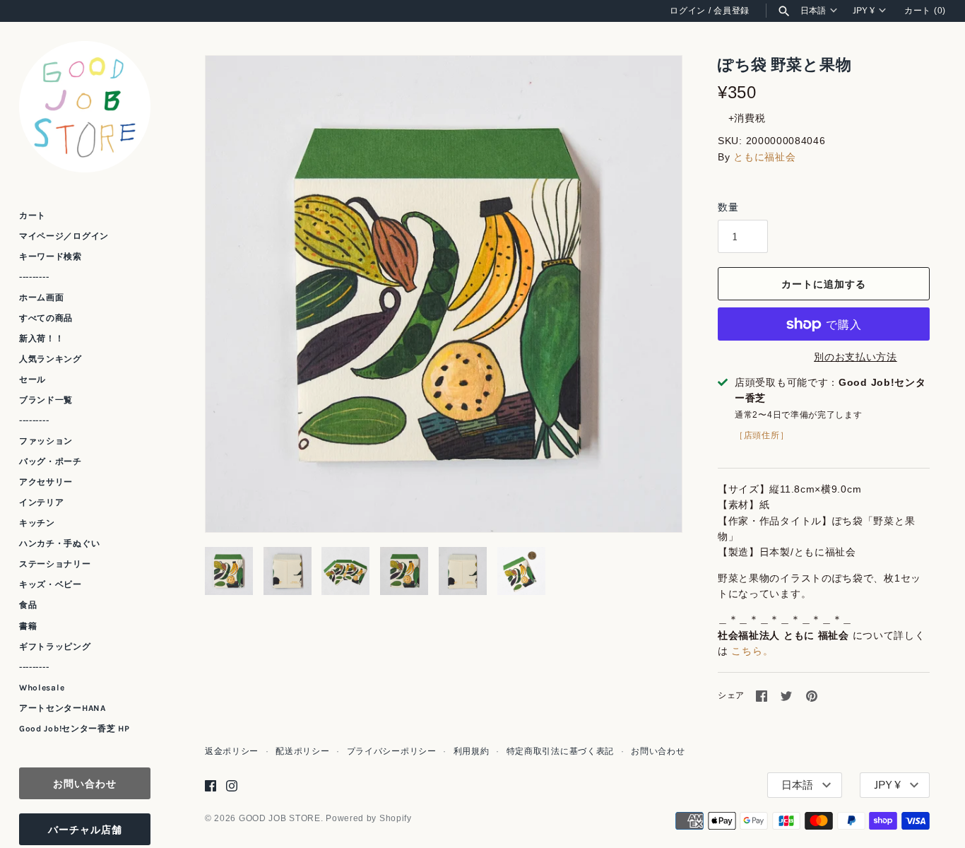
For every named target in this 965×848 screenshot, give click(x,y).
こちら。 (752, 650)
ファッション (46, 441)
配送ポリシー (302, 751)
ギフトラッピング (55, 647)
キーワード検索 (50, 256)
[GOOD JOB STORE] (85, 106)
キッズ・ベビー (50, 584)
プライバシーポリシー (392, 751)
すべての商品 (46, 318)
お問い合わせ (85, 783)
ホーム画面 (41, 297)
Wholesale (41, 688)
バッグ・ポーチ (50, 461)
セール (32, 379)
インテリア (41, 502)
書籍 (28, 626)
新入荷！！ (41, 338)
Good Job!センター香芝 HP (74, 729)
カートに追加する (823, 284)
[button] (652, 294)
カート (32, 215)
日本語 (813, 11)
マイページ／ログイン (64, 236)
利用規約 (472, 751)
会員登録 (732, 11)
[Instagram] (231, 785)
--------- (34, 277)
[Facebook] (210, 785)
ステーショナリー (55, 564)
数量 (728, 207)
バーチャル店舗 (85, 829)
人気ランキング (50, 359)
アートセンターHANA (62, 708)
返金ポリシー (232, 751)
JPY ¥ (864, 11)
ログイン (688, 11)
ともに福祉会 (764, 157)
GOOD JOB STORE (280, 818)
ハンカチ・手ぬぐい (59, 543)
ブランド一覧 (46, 400)
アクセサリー (46, 482)
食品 (28, 605)
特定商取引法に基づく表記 (560, 751)
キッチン (37, 523)
